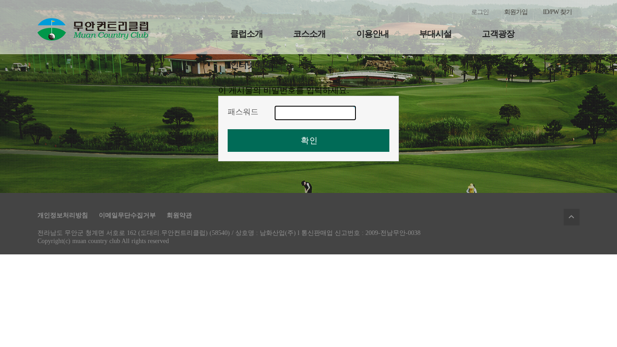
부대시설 (435, 33)
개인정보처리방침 (62, 215)
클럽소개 (246, 33)
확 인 (309, 140)
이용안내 (372, 33)
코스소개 (309, 33)
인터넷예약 (250, 65)
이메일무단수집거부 (127, 215)
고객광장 (498, 33)
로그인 (480, 12)
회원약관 (179, 215)
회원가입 (516, 12)
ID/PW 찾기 (557, 12)
